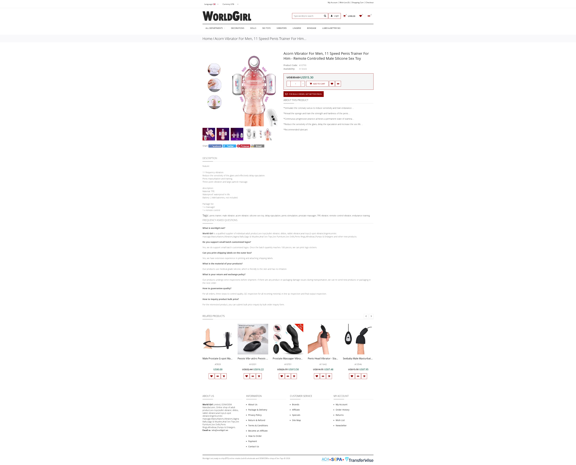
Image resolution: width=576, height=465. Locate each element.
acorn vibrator (242, 215)
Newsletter (341, 425)
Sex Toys (266, 28)
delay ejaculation (272, 215)
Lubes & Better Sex (331, 28)
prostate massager (307, 215)
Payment (252, 441)
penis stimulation (290, 215)
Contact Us (253, 446)
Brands (295, 404)
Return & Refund (256, 420)
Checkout (370, 2)
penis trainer (215, 215)
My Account (333, 2)
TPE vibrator (322, 215)
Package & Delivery (257, 409)
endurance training (361, 215)
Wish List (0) (345, 2)
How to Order (255, 436)
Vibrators (282, 28)
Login (336, 15)
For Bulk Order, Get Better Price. (305, 94)
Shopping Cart (358, 2)
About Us (252, 404)
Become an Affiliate (258, 430)
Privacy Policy (255, 415)
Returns (340, 415)
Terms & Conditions (258, 425)
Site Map (296, 420)
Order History (342, 409)
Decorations (237, 28)
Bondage (311, 28)
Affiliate (296, 409)
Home (207, 38)
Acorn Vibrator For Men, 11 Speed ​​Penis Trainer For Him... (260, 38)
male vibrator (228, 215)
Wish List (340, 420)
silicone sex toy (257, 215)
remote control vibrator (340, 215)
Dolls (253, 28)
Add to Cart (319, 83)
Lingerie (297, 28)
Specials (296, 415)
